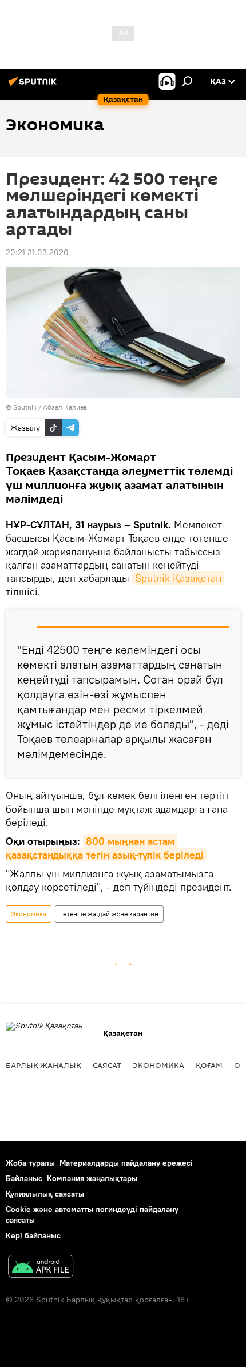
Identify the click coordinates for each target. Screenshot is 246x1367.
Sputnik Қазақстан (178, 578)
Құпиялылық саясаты (45, 1194)
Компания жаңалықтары (92, 1178)
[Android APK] (41, 1268)
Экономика (28, 913)
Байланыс (24, 1178)
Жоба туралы (30, 1163)
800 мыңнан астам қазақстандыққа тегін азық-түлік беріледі (105, 847)
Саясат (107, 1065)
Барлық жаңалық (43, 1065)
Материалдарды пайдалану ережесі (126, 1163)
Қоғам (209, 1065)
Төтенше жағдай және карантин (109, 913)
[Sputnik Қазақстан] (34, 86)
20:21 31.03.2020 (37, 252)
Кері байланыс (33, 1235)
